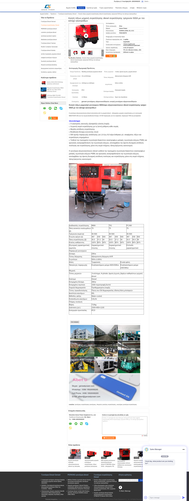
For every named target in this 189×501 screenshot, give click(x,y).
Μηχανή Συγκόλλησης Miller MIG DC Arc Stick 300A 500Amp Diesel (55, 89)
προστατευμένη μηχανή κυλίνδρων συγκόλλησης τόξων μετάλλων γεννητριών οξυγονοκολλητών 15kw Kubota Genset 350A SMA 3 (92, 466)
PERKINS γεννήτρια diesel (49, 29)
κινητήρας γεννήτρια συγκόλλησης (127, 404)
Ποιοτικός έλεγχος (121, 8)
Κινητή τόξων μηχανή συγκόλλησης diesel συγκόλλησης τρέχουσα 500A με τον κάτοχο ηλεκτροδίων (87, 60)
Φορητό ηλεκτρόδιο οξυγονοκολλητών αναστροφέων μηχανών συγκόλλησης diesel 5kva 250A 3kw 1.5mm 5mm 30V (140, 465)
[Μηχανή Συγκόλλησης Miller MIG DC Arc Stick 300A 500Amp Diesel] (43, 89)
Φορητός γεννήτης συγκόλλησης (106, 404)
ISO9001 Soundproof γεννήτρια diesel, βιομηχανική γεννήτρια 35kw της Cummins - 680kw (52, 487)
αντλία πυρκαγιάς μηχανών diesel (51, 54)
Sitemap (127, 491)
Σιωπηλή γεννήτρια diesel (48, 61)
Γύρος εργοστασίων (106, 8)
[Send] (183, 497)
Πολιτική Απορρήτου (51, 499)
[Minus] (183, 449)
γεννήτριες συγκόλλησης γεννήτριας (85, 404)
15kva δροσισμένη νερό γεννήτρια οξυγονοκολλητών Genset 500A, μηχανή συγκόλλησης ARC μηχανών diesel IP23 (104, 488)
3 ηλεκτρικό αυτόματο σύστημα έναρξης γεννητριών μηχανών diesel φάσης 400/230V (53, 481)
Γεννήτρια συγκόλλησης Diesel (67, 14)
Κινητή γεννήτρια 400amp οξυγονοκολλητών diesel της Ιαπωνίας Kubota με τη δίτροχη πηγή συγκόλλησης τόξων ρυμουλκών (74, 466)
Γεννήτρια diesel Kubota (48, 50)
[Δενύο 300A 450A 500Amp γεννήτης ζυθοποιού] (43, 83)
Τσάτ (111, 56)
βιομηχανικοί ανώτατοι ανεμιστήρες (51, 68)
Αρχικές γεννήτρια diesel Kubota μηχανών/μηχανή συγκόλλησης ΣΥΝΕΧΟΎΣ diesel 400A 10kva (103, 494)
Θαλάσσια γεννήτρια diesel (49, 39)
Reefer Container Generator (49, 47)
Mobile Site (123, 493)
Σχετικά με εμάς (92, 8)
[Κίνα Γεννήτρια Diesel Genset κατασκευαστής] (48, 7)
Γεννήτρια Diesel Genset (48, 21)
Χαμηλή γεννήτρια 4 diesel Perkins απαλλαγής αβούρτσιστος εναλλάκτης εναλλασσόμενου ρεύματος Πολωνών (79, 487)
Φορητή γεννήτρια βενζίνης (49, 65)
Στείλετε (142, 480)
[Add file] (145, 497)
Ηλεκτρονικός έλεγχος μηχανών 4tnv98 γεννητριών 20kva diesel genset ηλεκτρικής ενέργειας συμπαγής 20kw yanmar (52, 493)
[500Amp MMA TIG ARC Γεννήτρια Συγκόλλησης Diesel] (43, 96)
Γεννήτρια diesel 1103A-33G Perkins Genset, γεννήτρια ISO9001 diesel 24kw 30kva (78, 492)
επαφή (132, 8)
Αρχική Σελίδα (71, 8)
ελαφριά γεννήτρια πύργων (49, 57)
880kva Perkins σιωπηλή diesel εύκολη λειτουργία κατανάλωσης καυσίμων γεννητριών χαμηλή (79, 481)
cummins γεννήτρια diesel (48, 32)
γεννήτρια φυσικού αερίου (48, 36)
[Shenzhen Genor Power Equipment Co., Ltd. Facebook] (121, 488)
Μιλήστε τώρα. (142, 8)
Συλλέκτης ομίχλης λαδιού (48, 72)
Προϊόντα (81, 8)
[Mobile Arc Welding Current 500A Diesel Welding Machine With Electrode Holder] (82, 53)
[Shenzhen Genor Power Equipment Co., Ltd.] (69, 53)
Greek (146, 1)
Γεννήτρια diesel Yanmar (48, 43)
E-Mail (121, 491)
